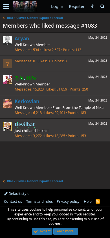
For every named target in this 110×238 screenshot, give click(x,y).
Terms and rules (39, 201)
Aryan (22, 38)
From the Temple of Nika (83, 107)
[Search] (102, 6)
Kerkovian (27, 101)
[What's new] (92, 6)
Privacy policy (68, 201)
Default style (18, 193)
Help (88, 201)
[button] (6, 6)
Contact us (13, 201)
